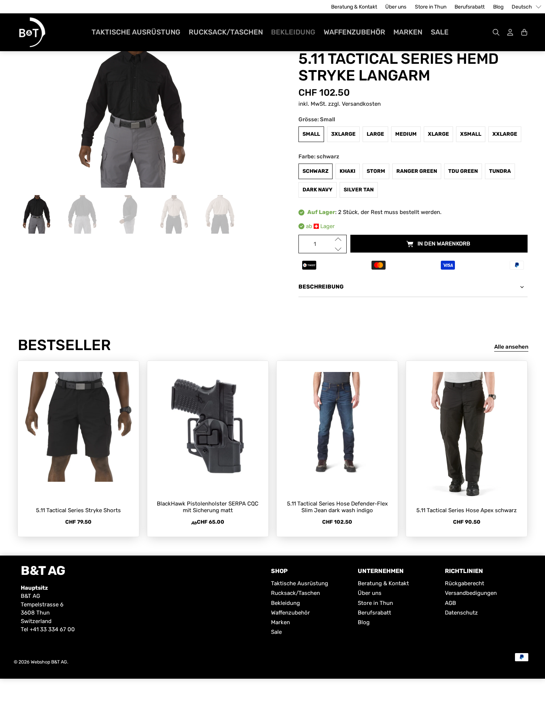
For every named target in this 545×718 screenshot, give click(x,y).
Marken (407, 32)
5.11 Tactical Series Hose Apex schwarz (466, 510)
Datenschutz (461, 612)
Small (311, 134)
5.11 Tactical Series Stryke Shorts (78, 510)
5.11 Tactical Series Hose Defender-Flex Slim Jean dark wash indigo (337, 507)
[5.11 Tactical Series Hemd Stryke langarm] (132, 113)
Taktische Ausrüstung (136, 32)
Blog (498, 7)
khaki (348, 171)
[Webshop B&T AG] (32, 32)
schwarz (315, 171)
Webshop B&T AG (49, 662)
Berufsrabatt (470, 7)
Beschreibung (321, 286)
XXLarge (504, 134)
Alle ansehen (511, 346)
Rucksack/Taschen (226, 32)
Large (375, 134)
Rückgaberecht (464, 583)
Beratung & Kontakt (354, 7)
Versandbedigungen (471, 593)
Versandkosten (361, 104)
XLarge (438, 134)
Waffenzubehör (354, 32)
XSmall (470, 134)
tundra (500, 171)
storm (376, 171)
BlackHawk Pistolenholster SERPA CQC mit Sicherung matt (207, 507)
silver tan (359, 190)
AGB (450, 603)
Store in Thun (430, 7)
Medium (406, 134)
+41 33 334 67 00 (52, 629)
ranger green (416, 171)
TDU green (463, 171)
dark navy (318, 190)
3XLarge (343, 134)
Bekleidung (293, 32)
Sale (440, 32)
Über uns (395, 7)
